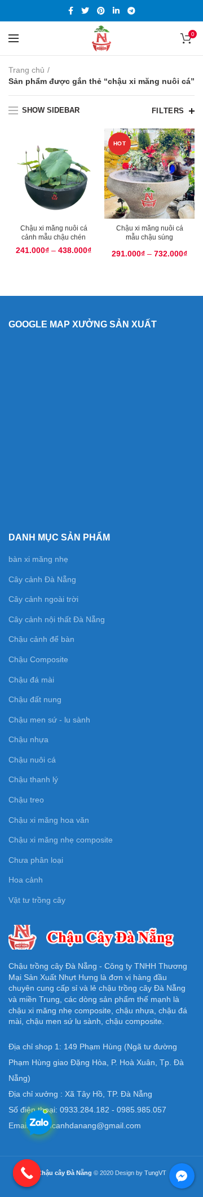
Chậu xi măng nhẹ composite (60, 839)
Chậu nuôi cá (32, 759)
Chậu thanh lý (33, 779)
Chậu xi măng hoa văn (48, 819)
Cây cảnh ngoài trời (43, 599)
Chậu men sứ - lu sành (49, 719)
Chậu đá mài (31, 679)
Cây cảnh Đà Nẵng (42, 579)
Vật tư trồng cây (36, 900)
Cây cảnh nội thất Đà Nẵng (56, 619)
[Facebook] (70, 10)
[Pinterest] (101, 10)
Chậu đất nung (34, 699)
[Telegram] (131, 10)
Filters (168, 111)
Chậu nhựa (28, 739)
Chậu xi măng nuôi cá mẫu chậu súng (149, 232)
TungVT (155, 1172)
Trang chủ (26, 69)
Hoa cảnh (25, 879)
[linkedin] (116, 10)
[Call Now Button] (27, 1173)
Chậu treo (26, 799)
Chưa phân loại (35, 860)
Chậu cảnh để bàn (41, 639)
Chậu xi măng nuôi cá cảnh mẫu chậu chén (53, 232)
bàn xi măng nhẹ (38, 559)
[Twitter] (85, 10)
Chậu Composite (38, 659)
